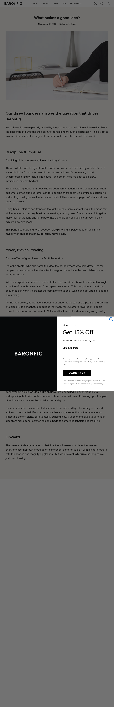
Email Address (70, 348)
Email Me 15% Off (77, 373)
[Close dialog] (111, 319)
